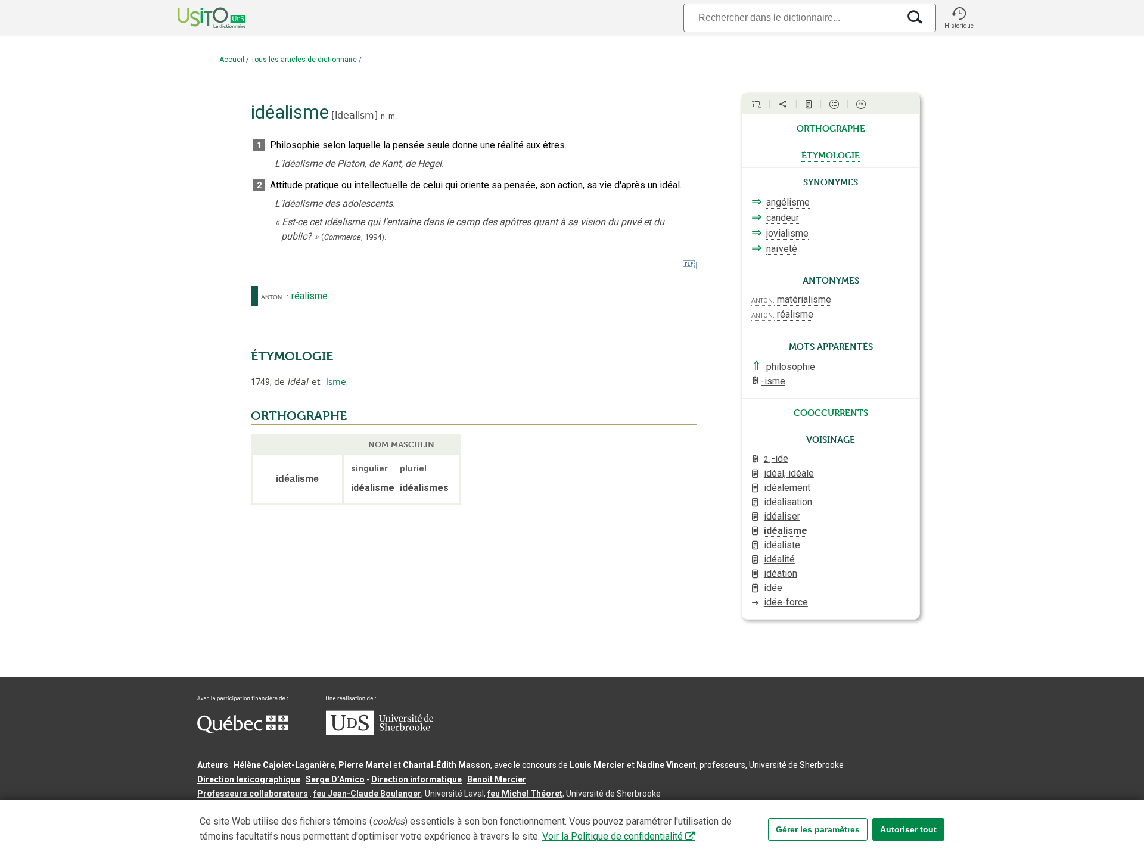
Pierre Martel (364, 765)
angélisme (788, 202)
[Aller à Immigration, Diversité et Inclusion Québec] (242, 730)
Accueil (231, 59)
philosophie (790, 366)
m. (392, 115)
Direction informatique (416, 779)
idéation (780, 573)
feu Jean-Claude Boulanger (367, 793)
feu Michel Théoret (524, 793)
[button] (959, 18)
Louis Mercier (597, 765)
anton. (272, 296)
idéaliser (782, 516)
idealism (354, 115)
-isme (334, 382)
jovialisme (787, 233)
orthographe (831, 127)
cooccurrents (831, 412)
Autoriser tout (908, 829)
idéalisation (788, 502)
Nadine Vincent (666, 765)
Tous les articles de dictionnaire (304, 59)
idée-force (786, 602)
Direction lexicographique (248, 779)
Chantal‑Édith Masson (446, 765)
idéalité (779, 559)
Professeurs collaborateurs (252, 793)
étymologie (830, 154)
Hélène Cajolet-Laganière (284, 765)
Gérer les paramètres (818, 829)
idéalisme (785, 530)
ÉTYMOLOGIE (292, 356)
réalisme (309, 295)
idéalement (787, 487)
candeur (782, 217)
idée (773, 587)
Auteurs (212, 765)
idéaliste (782, 545)
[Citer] (756, 104)
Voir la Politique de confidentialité (612, 836)
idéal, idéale (789, 473)
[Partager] (783, 104)
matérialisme (804, 299)
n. (384, 115)
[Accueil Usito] (198, 18)
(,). (353, 236)
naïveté (781, 248)
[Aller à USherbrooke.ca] (379, 731)
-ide (776, 458)
